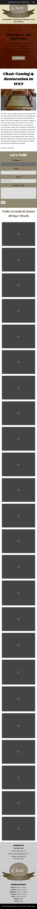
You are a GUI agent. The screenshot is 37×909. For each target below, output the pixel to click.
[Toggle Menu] (33, 2)
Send (3, 202)
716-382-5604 (24, 2)
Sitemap (22, 906)
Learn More (18, 58)
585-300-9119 (15, 2)
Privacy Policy (31, 906)
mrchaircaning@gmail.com (20, 854)
